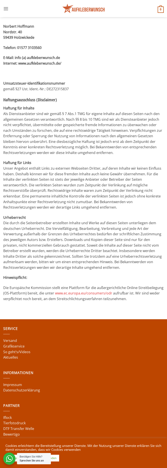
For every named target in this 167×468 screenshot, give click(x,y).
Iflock (7, 417)
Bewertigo (11, 434)
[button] (5, 8)
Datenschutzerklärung (21, 390)
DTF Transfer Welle (18, 428)
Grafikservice (14, 346)
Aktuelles (10, 357)
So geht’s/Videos (16, 351)
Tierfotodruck (14, 423)
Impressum (12, 384)
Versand (10, 340)
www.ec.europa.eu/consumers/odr (83, 293)
